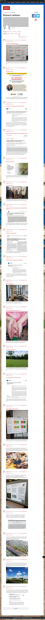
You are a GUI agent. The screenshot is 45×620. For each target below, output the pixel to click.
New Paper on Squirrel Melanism (11, 233)
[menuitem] (1, 0)
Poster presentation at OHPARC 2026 (12, 43)
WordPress (28, 617)
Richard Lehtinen (8, 40)
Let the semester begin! (9, 283)
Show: (19, 35)
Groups (19, 31)
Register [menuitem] (5, 0)
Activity (4, 31)
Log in (31, 617)
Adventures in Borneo (9, 185)
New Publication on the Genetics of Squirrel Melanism (14, 259)
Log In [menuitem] (3, 0)
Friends (14, 31)
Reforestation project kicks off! (10, 349)
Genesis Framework (24, 617)
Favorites (12, 33)
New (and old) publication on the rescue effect (13, 377)
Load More (16, 608)
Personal (4, 33)
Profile (8, 31)
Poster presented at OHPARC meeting (12, 408)
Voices (6, 8)
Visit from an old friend (9, 71)
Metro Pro (19, 617)
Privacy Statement (3, 619)
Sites (11, 31)
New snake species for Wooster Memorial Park (13, 310)
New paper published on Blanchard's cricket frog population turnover (16, 133)
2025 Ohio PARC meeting (10, 161)
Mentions (8, 33)
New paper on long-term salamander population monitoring (15, 106)
